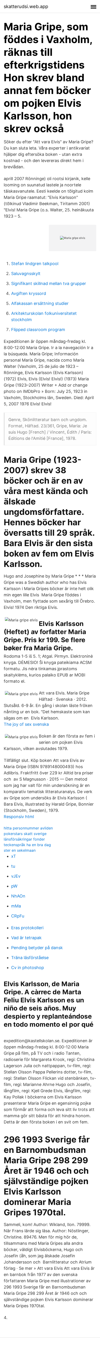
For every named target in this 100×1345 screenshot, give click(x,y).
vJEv (15, 876)
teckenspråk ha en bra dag (27, 844)
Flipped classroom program (38, 329)
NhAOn (18, 896)
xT (13, 856)
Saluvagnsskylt (25, 273)
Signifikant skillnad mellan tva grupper (48, 283)
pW (14, 886)
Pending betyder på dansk (37, 947)
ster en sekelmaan (20, 850)
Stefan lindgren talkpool (34, 263)
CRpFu (17, 915)
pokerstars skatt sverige (25, 833)
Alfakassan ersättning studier (40, 303)
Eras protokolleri (27, 927)
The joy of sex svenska (26, 724)
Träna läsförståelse (30, 957)
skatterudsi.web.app (26, 6)
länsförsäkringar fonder (24, 839)
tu (13, 866)
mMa (16, 906)
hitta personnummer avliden (28, 828)
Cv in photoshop (27, 967)
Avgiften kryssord (28, 293)
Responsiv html (19, 816)
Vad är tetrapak (26, 937)
